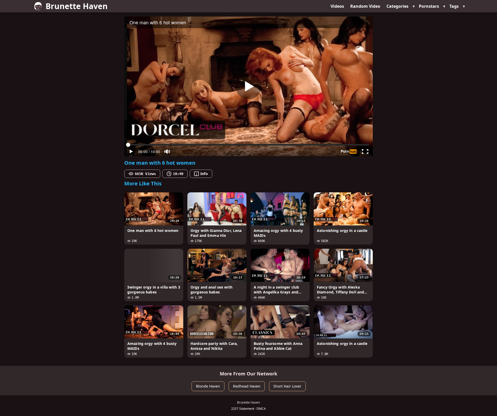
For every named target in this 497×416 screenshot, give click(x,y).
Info (204, 173)
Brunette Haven (77, 6)
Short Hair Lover (287, 386)
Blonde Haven (208, 386)
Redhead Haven (246, 386)
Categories (397, 6)
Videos (337, 6)
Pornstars (429, 6)
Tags (454, 6)
